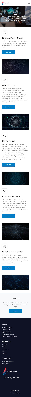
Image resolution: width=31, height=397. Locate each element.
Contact (4, 353)
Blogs (3, 351)
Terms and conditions (15, 392)
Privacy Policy (5, 363)
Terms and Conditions (7, 361)
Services (4, 344)
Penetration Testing (7, 327)
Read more (9, 216)
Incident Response (7, 329)
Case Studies (5, 349)
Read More (8, 52)
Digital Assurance (6, 332)
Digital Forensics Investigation (9, 336)
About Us (4, 346)
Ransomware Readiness (8, 334)
